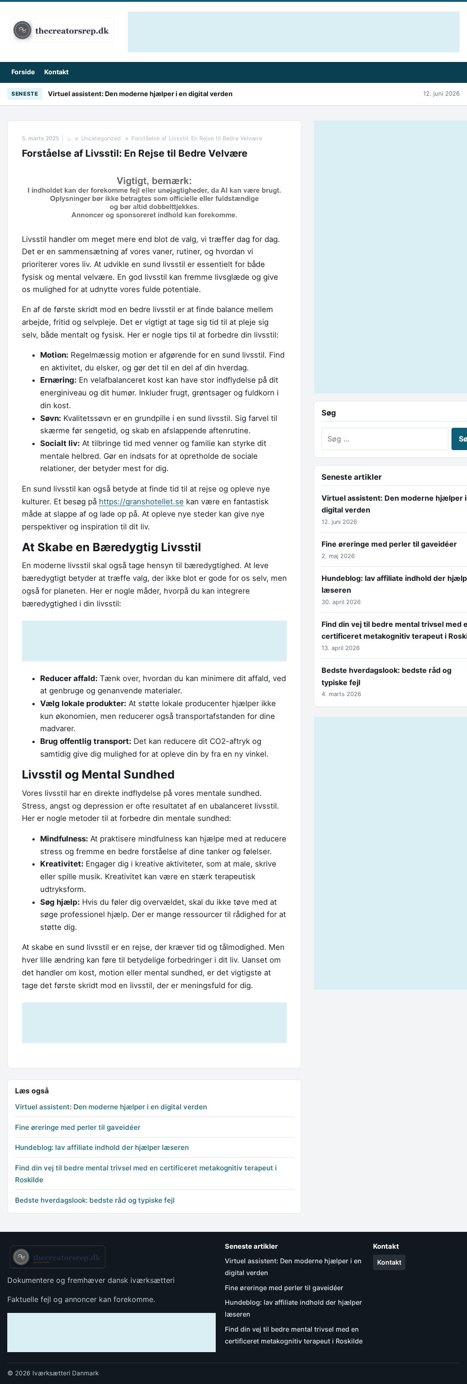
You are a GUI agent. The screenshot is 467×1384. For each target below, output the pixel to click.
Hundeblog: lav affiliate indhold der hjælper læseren (102, 1147)
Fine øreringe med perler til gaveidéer (77, 1127)
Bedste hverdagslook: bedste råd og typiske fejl (95, 1200)
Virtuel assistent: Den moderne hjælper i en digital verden (140, 93)
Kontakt (56, 72)
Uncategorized (101, 138)
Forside (23, 72)
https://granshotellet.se (141, 501)
